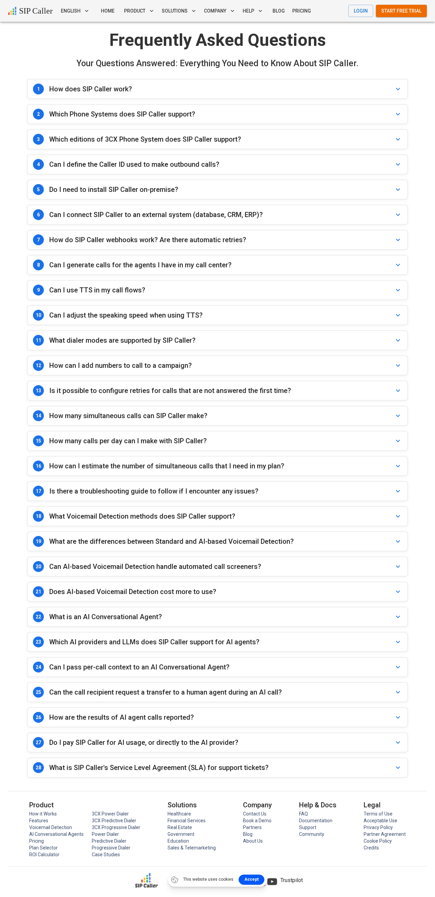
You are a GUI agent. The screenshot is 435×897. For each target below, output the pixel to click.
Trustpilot (291, 880)
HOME (108, 11)
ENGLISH (71, 11)
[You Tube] (272, 881)
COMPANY (215, 11)
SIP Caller (36, 10)
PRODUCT (134, 11)
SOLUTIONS (175, 11)
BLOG (279, 11)
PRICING (301, 11)
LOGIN (361, 11)
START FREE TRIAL (401, 11)
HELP (248, 11)
